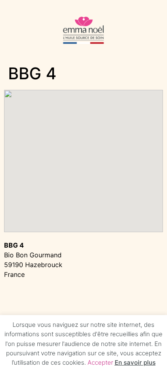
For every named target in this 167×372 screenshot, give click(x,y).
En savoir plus (135, 362)
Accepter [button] (100, 362)
